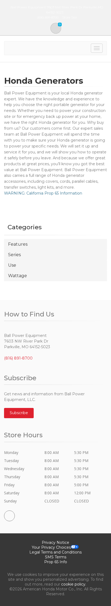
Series (14, 254)
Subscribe (19, 412)
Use (12, 265)
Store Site (69, 17)
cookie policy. (73, 584)
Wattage (17, 275)
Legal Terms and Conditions (55, 552)
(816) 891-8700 (18, 358)
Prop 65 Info (55, 561)
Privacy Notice (55, 542)
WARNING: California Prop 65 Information (43, 193)
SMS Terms (55, 557)
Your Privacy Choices (51, 547)
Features (17, 244)
